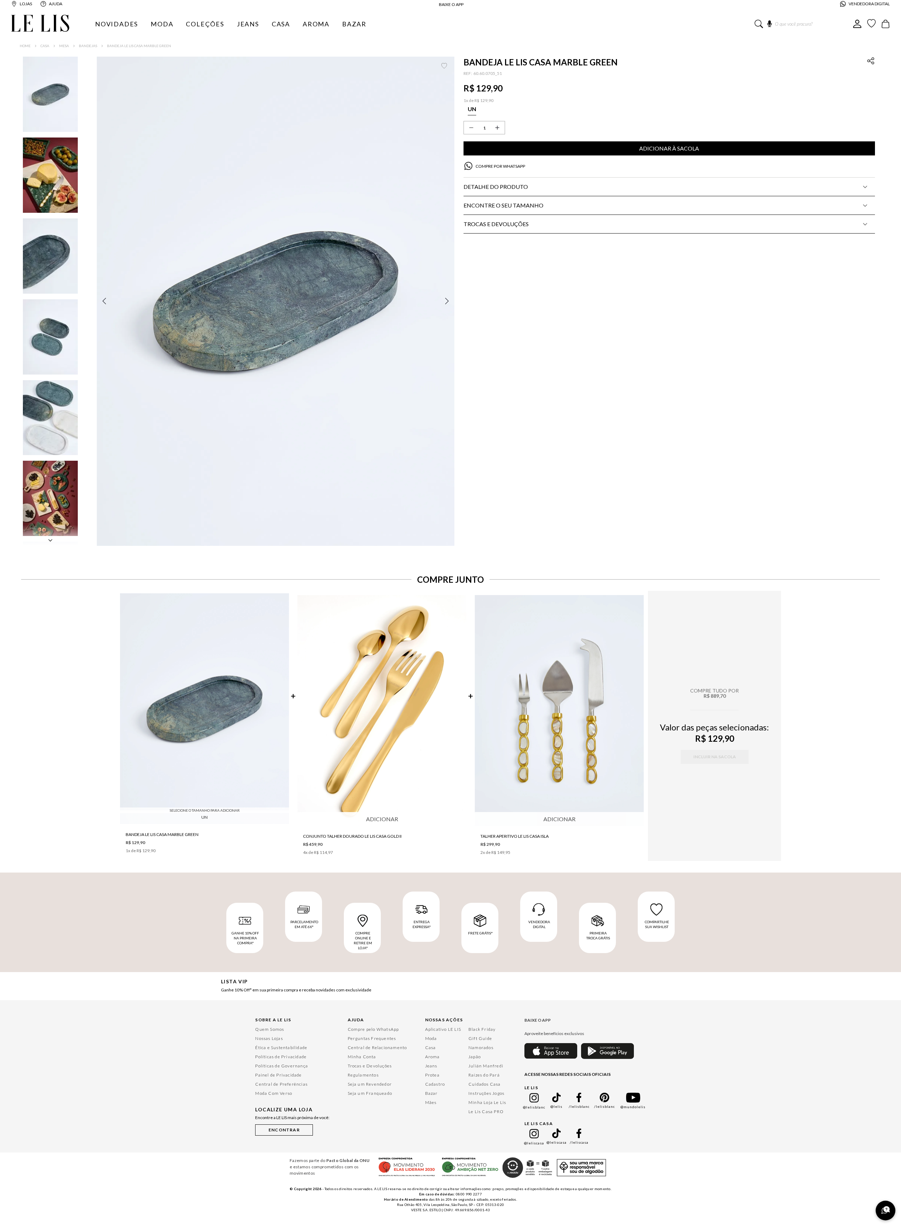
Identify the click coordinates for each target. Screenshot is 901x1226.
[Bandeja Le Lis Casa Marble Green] (204, 709)
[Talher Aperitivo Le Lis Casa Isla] (559, 711)
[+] (497, 127)
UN (204, 817)
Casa (44, 46)
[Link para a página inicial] (25, 45)
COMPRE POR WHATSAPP (500, 166)
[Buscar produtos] (759, 24)
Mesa (64, 46)
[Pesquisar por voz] (769, 22)
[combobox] (804, 24)
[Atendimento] (885, 1210)
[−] (471, 127)
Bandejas (88, 46)
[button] (275, 301)
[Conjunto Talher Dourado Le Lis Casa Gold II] (381, 711)
